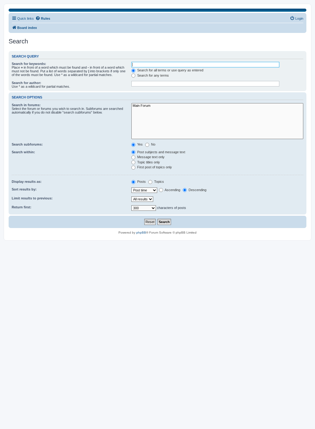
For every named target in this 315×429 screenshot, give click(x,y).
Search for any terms (152, 75)
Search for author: (26, 83)
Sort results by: (24, 189)
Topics (158, 181)
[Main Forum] (217, 106)
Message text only (150, 157)
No (152, 144)
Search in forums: (26, 105)
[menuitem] (296, 18)
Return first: (21, 207)
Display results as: (27, 181)
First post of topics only (154, 167)
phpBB (141, 232)
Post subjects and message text (160, 152)
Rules (45, 18)
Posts (141, 181)
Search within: (23, 152)
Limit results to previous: (32, 198)
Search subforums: (27, 144)
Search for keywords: (29, 64)
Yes (139, 144)
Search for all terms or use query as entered (169, 70)
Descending (197, 190)
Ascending (172, 190)
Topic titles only (148, 162)
